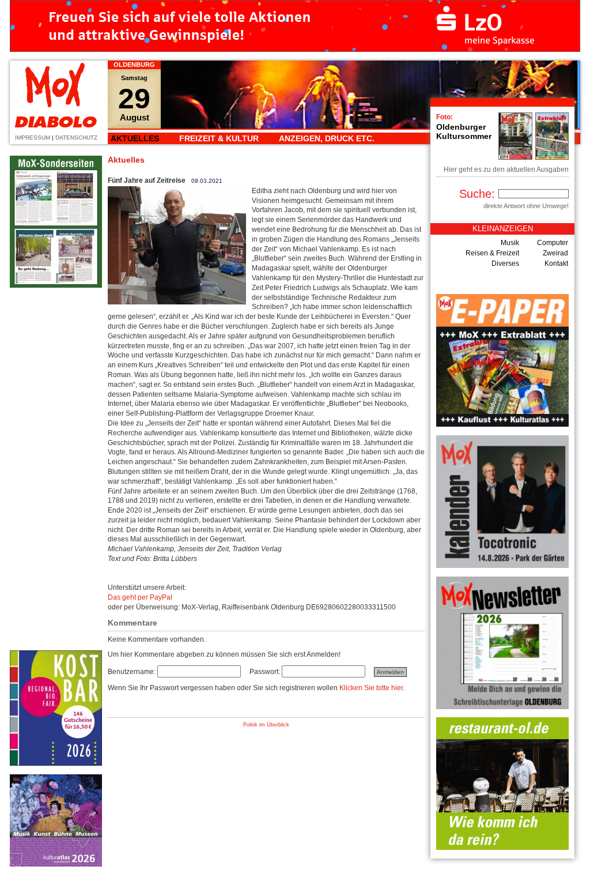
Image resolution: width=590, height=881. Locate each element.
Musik (510, 243)
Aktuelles (135, 138)
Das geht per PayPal (140, 597)
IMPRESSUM (32, 137)
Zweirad (555, 253)
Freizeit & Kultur (219, 138)
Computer (552, 243)
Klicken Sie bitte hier (371, 688)
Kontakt (556, 263)
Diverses (505, 263)
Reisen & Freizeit (492, 253)
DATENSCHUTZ (76, 137)
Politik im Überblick (266, 725)
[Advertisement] (56, 469)
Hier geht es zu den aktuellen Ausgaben (506, 169)
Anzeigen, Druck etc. (327, 138)
